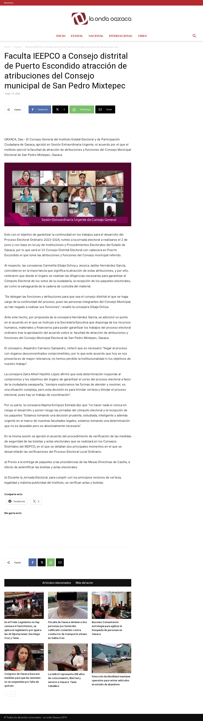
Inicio (60, 36)
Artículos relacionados (56, 582)
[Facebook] (32, 562)
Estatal (77, 36)
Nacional (96, 36)
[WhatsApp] (51, 562)
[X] (42, 562)
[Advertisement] (67, 127)
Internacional (120, 36)
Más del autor (84, 582)
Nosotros (8, 2)
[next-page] (13, 693)
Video (142, 36)
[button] (194, 36)
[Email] (60, 562)
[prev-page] (6, 693)
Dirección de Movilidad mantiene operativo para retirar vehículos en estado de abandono (111, 680)
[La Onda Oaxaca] (101, 19)
